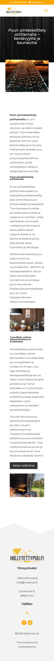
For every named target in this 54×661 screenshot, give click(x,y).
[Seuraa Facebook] (24, 622)
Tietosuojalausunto (27, 642)
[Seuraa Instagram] (30, 622)
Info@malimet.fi (27, 582)
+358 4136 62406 (19, 2)
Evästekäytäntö (27, 646)
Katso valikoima (23, 465)
